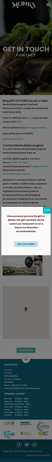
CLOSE (47, 210)
